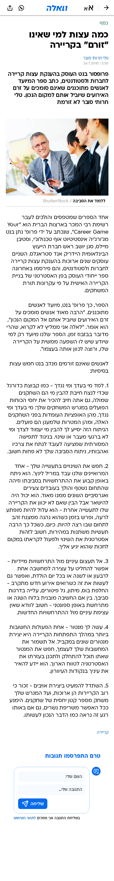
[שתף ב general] (10, 8)
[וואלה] (57, 8)
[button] (88, 8)
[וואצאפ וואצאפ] (21, 8)
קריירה (102, 733)
